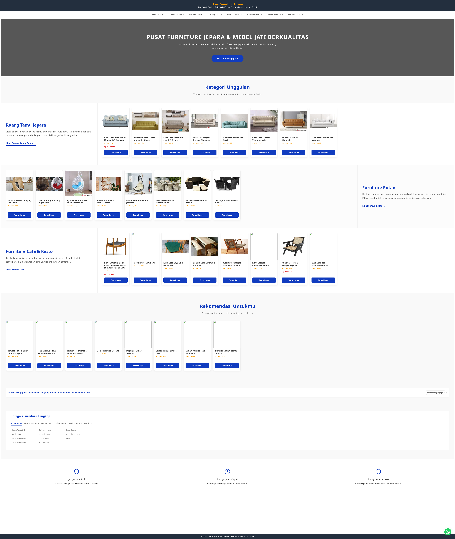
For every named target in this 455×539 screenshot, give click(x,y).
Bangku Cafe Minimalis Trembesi (204, 264)
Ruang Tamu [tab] (16, 423)
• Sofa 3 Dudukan (45, 442)
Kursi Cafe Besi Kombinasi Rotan (320, 264)
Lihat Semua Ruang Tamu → (21, 143)
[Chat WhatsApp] (447, 531)
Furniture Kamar (195, 15)
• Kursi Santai (70, 430)
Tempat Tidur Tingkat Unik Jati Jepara (18, 352)
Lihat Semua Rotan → (373, 205)
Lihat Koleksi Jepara (227, 58)
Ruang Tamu (214, 15)
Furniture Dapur (294, 15)
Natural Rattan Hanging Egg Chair (19, 201)
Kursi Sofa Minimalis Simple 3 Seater (173, 138)
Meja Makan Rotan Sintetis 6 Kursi (165, 201)
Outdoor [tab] (88, 423)
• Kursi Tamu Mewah (19, 438)
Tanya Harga (116, 152)
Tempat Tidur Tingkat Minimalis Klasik (77, 352)
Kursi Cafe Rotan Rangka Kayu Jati (290, 264)
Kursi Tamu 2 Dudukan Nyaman (322, 138)
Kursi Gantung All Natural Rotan (105, 201)
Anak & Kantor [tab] (75, 423)
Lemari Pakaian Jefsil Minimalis (195, 352)
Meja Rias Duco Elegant (108, 350)
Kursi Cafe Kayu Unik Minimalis (173, 264)
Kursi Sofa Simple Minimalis (290, 138)
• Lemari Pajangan (72, 434)
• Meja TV (69, 438)
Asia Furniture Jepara (227, 4)
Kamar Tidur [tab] (46, 423)
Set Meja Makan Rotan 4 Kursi (226, 201)
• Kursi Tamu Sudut (18, 442)
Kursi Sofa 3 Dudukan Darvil (233, 138)
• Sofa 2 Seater (43, 438)
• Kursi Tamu (16, 434)
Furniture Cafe (176, 15)
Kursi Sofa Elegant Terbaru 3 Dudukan (202, 138)
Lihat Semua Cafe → (16, 269)
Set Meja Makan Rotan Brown (196, 201)
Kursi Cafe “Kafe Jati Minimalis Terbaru (232, 264)
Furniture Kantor (253, 15)
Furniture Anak (157, 15)
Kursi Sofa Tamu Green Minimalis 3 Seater (144, 138)
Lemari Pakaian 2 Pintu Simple (226, 352)
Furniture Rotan (233, 15)
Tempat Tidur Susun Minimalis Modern (46, 352)
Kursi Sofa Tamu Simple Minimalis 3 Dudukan (115, 138)
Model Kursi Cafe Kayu (144, 262)
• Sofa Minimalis (44, 430)
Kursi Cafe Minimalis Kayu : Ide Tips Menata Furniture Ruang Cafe (115, 265)
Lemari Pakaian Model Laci (166, 352)
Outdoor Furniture (274, 15)
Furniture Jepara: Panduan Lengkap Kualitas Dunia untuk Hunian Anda (49, 392)
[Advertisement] (227, 516)
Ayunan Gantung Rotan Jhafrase (137, 201)
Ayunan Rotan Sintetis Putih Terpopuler (78, 201)
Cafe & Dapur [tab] (61, 423)
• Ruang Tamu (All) (18, 430)
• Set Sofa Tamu (44, 434)
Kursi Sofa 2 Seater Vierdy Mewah (261, 138)
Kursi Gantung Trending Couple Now (48, 201)
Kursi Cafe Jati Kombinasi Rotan (260, 264)
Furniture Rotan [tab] (31, 423)
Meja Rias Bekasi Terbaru (134, 352)
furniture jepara (236, 44)
